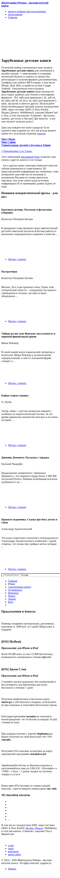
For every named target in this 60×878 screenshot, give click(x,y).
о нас (11, 845)
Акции (12, 598)
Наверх (12, 868)
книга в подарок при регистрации (27, 11)
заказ (11, 848)
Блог (10, 601)
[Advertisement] (21, 38)
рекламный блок (30, 156)
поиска (41, 133)
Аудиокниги (15, 589)
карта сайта (14, 854)
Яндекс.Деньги (34, 828)
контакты (13, 851)
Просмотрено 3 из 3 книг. (17, 151)
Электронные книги (19, 586)
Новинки (13, 592)
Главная (12, 581)
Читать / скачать (17, 259)
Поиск (11, 595)
